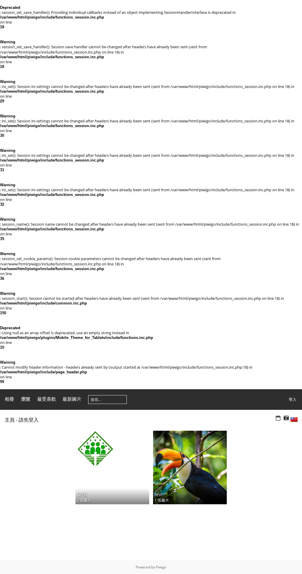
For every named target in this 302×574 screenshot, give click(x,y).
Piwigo (161, 567)
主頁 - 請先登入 (22, 419)
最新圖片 (72, 399)
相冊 (9, 399)
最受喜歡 (46, 399)
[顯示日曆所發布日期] (278, 418)
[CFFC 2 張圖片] (112, 449)
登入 (292, 399)
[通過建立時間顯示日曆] (286, 418)
